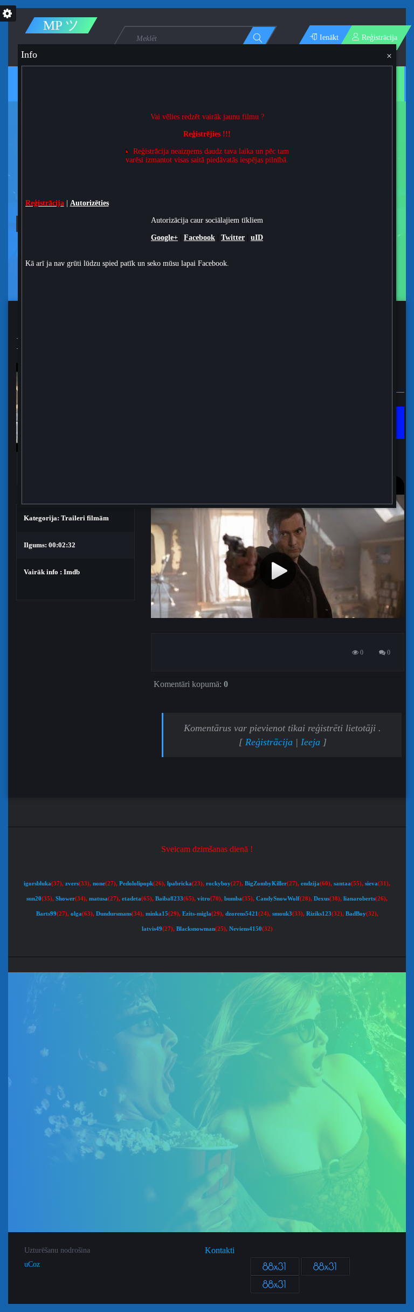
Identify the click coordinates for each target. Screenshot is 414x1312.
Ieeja (310, 742)
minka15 (157, 914)
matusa (98, 899)
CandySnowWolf (278, 899)
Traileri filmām (85, 518)
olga (76, 914)
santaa (342, 884)
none (99, 884)
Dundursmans (114, 914)
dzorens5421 (241, 914)
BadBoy (356, 914)
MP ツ (61, 25)
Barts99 (46, 914)
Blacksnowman (195, 929)
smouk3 (282, 914)
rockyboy (218, 884)
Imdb (72, 572)
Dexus (321, 899)
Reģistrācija (269, 742)
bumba (233, 899)
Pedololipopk (136, 884)
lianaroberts (359, 899)
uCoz (32, 1264)
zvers (72, 884)
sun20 (34, 899)
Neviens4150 (245, 929)
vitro (203, 899)
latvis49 (152, 929)
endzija (310, 884)
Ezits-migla (196, 914)
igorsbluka (37, 884)
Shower (65, 899)
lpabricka (179, 884)
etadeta (131, 899)
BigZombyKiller (266, 884)
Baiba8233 (169, 899)
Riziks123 (319, 914)
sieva (371, 884)
